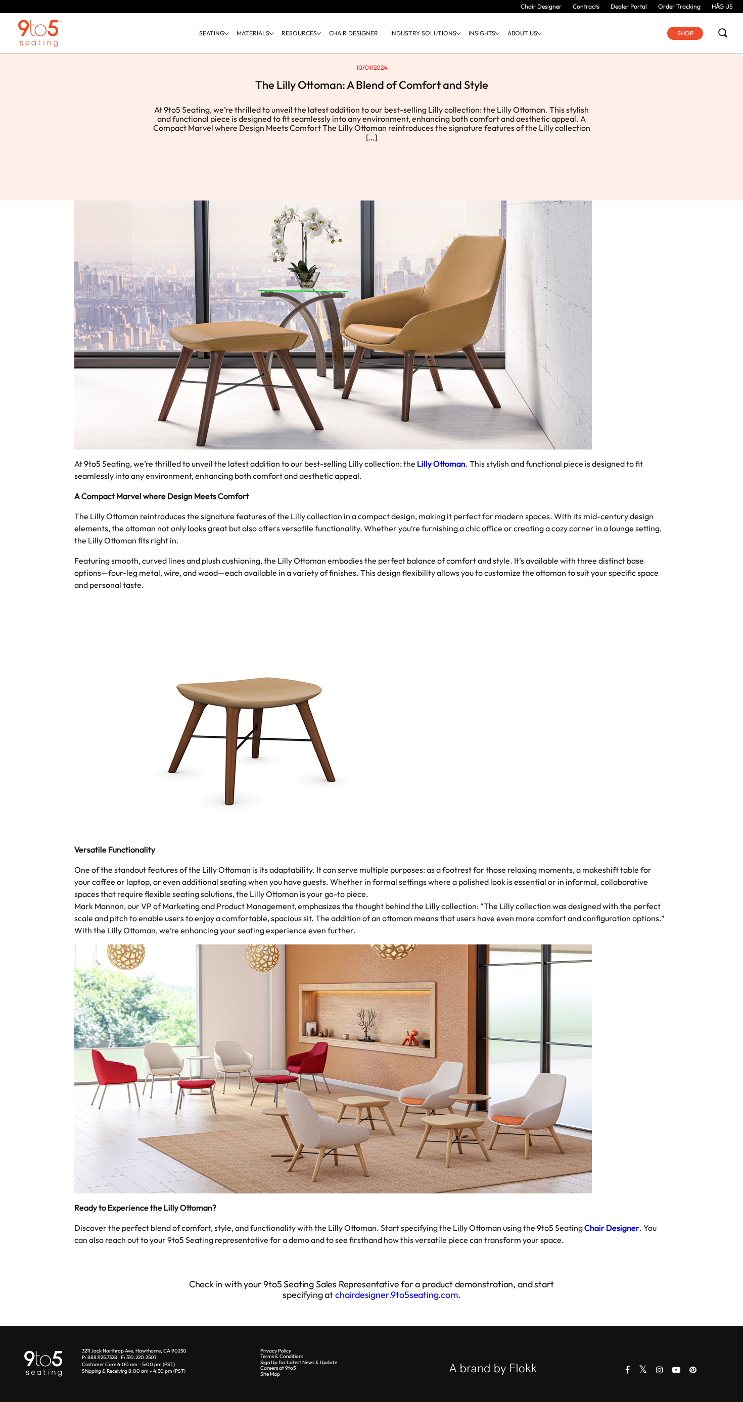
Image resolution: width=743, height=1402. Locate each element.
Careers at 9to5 (278, 1368)
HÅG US (722, 6)
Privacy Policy (275, 1350)
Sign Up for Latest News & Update (298, 1362)
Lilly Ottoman (441, 464)
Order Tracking (679, 6)
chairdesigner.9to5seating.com (396, 1294)
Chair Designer (541, 6)
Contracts (586, 6)
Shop (685, 33)
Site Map (270, 1374)
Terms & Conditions (281, 1356)
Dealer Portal (629, 6)
